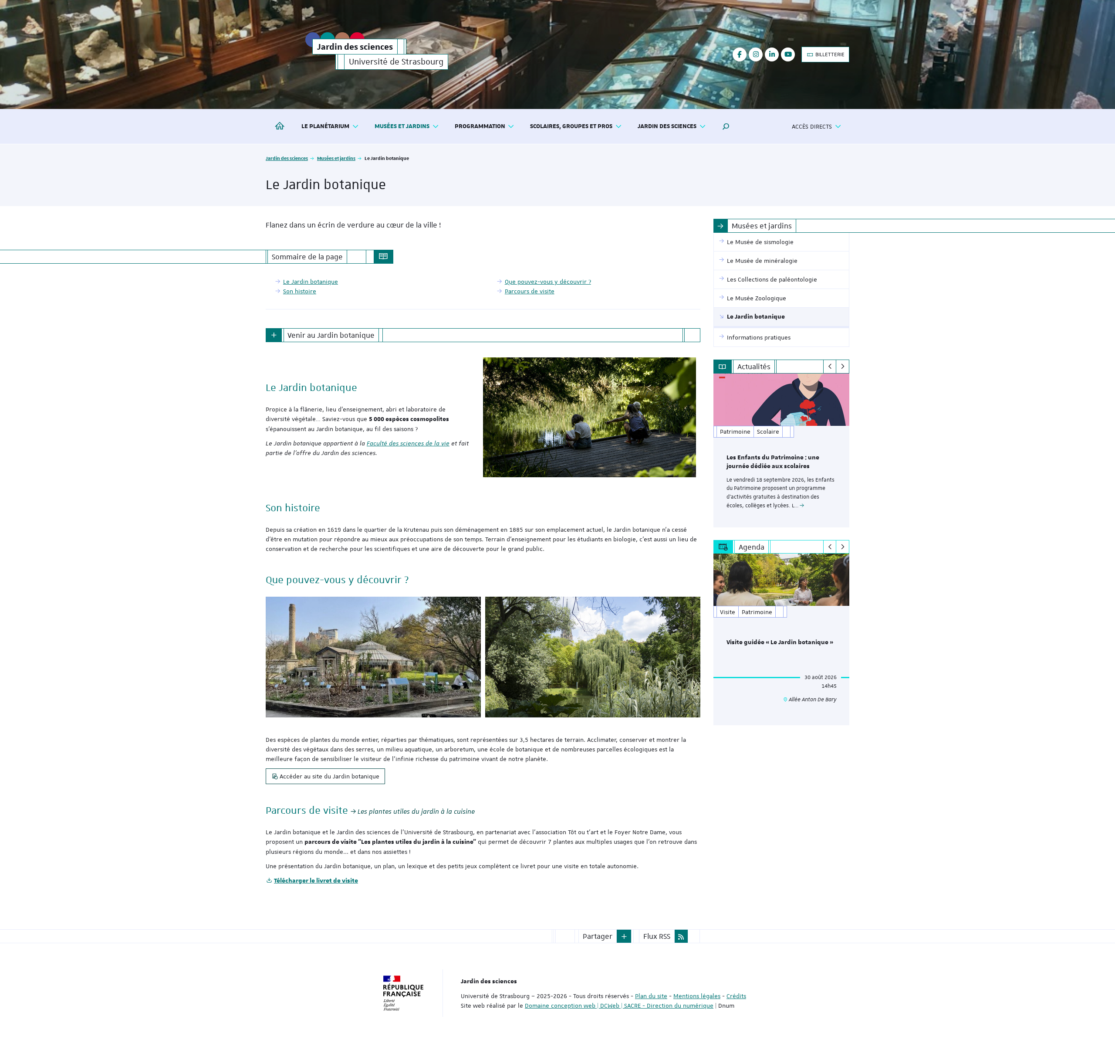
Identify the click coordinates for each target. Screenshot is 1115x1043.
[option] (781, 450)
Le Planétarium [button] (325, 126)
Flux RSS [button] (656, 936)
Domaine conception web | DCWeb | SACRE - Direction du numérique (619, 1005)
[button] (726, 126)
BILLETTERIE (829, 54)
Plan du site (651, 996)
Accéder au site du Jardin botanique (329, 776)
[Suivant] (842, 367)
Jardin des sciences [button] (667, 126)
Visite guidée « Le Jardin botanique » (779, 642)
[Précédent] (830, 367)
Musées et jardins (336, 158)
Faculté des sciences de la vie (408, 443)
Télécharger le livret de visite (316, 881)
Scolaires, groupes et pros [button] (571, 126)
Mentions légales (696, 996)
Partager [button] (597, 936)
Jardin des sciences (287, 158)
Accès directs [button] (812, 126)
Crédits (736, 996)
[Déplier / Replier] (274, 335)
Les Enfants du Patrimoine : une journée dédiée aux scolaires (772, 462)
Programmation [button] (480, 126)
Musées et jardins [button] (402, 126)
